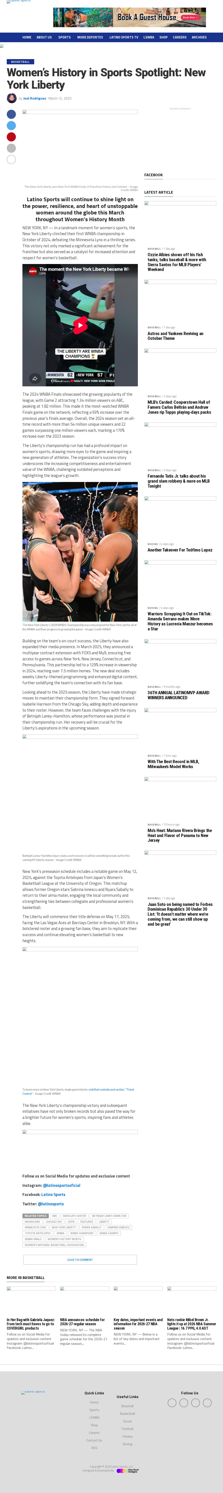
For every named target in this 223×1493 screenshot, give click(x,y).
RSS (94, 1447)
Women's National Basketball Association (54, 1245)
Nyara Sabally (91, 1227)
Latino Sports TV (124, 37)
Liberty (104, 1221)
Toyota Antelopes (38, 1233)
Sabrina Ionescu (118, 1227)
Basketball (127, 1413)
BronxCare (32, 1221)
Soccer (127, 1421)
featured (86, 1221)
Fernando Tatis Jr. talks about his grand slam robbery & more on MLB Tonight (179, 481)
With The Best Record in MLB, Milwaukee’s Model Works (173, 764)
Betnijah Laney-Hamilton (109, 1216)
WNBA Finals (33, 1239)
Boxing (153, 544)
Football (127, 1428)
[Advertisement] (180, 139)
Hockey (128, 1436)
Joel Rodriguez (34, 98)
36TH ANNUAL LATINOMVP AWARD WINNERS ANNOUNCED (178, 695)
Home (26, 37)
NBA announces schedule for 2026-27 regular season (82, 1322)
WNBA (60, 1233)
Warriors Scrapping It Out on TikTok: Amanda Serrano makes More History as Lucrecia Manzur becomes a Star (180, 621)
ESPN (71, 1221)
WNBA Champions (82, 1233)
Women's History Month (64, 1239)
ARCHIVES (199, 37)
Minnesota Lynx (35, 1227)
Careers (180, 37)
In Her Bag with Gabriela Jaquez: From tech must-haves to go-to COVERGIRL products (31, 1324)
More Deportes (90, 37)
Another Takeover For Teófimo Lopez (180, 550)
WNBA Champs (109, 1233)
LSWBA (149, 37)
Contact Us (94, 1440)
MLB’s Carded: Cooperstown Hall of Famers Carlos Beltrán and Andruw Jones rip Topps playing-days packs (179, 407)
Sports (64, 37)
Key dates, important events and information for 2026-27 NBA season (138, 1324)
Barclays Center (74, 1216)
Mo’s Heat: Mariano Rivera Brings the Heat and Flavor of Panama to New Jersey (180, 835)
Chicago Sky (54, 1221)
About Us (44, 37)
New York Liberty (64, 1227)
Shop (163, 37)
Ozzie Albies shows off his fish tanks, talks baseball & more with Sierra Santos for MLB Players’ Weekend (177, 262)
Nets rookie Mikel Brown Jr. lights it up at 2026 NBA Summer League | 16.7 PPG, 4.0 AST (191, 1324)
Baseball (154, 249)
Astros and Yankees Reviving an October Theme (175, 336)
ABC (54, 1216)
